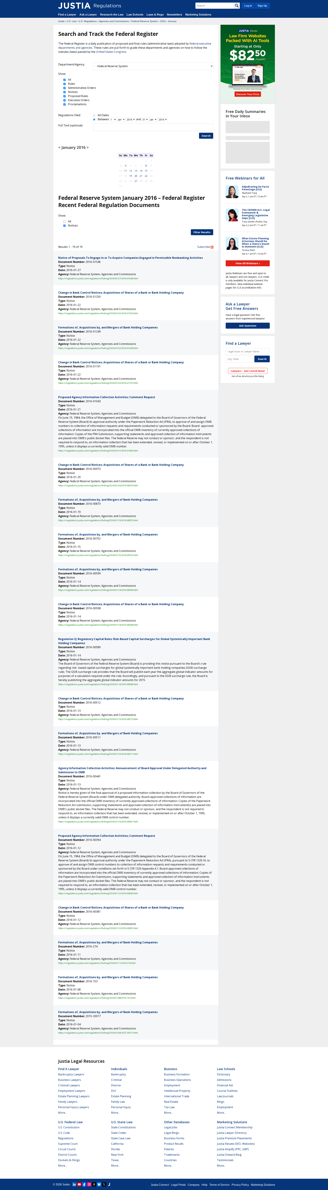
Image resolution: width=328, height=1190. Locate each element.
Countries (170, 1160)
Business (170, 1069)
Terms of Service (219, 1184)
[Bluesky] (99, 1184)
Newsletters (174, 14)
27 (135, 181)
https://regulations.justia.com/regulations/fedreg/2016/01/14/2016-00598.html (98, 624)
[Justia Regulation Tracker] (74, 6)
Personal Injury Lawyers (73, 1107)
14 (141, 170)
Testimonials (225, 1160)
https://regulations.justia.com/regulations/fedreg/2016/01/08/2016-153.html (96, 997)
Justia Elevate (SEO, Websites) (236, 1144)
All (69, 79)
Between (103, 119)
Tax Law (169, 1107)
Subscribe (204, 247)
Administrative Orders (81, 88)
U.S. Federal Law (70, 1122)
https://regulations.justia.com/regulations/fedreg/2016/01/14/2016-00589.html (98, 684)
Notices (72, 92)
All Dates (103, 115)
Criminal (116, 1080)
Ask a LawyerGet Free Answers (242, 306)
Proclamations (76, 104)
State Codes (118, 1133)
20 (135, 175)
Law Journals (225, 1096)
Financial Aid (225, 1085)
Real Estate (171, 1102)
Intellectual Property (177, 1091)
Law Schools (135, 14)
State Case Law (120, 1138)
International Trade (176, 1096)
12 (130, 170)
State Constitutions (123, 1127)
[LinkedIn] (74, 1184)
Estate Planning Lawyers (74, 1096)
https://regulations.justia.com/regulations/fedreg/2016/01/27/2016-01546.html (98, 278)
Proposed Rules (77, 96)
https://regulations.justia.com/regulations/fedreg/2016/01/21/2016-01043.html (98, 450)
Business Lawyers (69, 1080)
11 (125, 170)
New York (117, 1155)
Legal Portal (178, 1184)
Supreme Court (68, 1144)
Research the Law (111, 14)
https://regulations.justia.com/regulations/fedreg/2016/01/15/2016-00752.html (98, 555)
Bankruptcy (118, 1074)
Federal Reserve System (144, 21)
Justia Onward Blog (229, 1155)
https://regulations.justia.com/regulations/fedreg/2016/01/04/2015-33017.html (98, 1032)
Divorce (116, 1085)
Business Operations (177, 1080)
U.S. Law (71, 21)
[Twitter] (104, 1184)
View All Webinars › (248, 263)
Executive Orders (78, 100)
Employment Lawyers (71, 1091)
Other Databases (177, 1122)
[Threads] (94, 1184)
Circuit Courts (67, 1149)
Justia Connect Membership (234, 1127)
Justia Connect (160, 1184)
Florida (115, 1149)
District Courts (67, 1155)
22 (146, 175)
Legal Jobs (170, 1127)
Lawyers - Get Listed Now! (248, 371)
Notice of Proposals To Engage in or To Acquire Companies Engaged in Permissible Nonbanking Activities (130, 258)
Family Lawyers (67, 1102)
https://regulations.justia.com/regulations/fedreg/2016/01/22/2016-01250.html (98, 313)
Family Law (118, 1102)
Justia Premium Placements (234, 1138)
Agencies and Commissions (114, 21)
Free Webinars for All (245, 178)
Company (194, 1184)
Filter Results (202, 232)
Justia (61, 21)
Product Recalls (173, 1144)
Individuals (119, 1069)
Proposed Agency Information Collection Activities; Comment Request (106, 397)
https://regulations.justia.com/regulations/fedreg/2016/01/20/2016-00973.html (98, 485)
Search (206, 135)
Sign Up (262, 5)
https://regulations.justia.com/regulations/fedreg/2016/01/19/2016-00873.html (98, 520)
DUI (113, 1091)
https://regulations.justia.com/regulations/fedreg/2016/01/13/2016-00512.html (98, 719)
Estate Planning (121, 1096)
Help (204, 1184)
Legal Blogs (171, 1133)
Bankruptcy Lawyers (71, 1074)
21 (141, 175)
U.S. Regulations (88, 21)
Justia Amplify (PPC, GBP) (233, 1149)
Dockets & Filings (69, 1160)
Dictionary (223, 1074)
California (117, 1144)
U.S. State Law (122, 1122)
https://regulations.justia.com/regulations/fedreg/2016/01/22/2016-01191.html (98, 382)
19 (130, 175)
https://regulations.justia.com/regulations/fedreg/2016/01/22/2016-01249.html (98, 348)
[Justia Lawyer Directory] (109, 1184)
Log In (248, 5)
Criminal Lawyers (69, 1085)
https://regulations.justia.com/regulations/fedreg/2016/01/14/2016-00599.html (98, 589)
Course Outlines (227, 1091)
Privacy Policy (240, 1184)
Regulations (65, 1138)
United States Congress (111, 52)
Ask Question (247, 325)
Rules (71, 84)
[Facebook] (84, 1184)
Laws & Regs (155, 14)
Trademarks (172, 1155)
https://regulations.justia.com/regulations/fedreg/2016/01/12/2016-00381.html (98, 928)
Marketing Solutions (198, 14)
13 (135, 170)
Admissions (224, 1080)
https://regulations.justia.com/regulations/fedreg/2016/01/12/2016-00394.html (98, 893)
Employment (172, 1085)
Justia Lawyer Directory (232, 1133)
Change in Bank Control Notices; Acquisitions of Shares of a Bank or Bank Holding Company (121, 292)
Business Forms (174, 1138)
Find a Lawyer (67, 14)
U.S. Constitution (68, 1127)
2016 (163, 21)
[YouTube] (79, 1184)
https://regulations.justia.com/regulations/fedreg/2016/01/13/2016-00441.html (98, 821)
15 (146, 170)
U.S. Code (64, 1133)
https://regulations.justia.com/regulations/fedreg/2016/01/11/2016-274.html (96, 963)
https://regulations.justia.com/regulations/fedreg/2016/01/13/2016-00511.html (98, 753)
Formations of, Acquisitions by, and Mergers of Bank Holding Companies (108, 327)
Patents (169, 1149)
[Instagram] (89, 1184)
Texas (115, 1160)
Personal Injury (121, 1107)
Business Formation (177, 1074)
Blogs (220, 1102)
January (172, 21)
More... (62, 1113)
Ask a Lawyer (88, 14)
